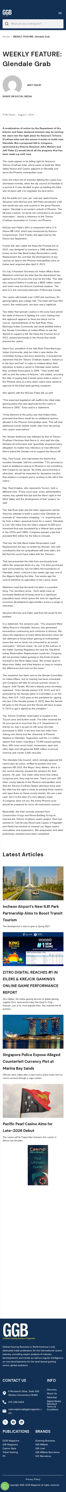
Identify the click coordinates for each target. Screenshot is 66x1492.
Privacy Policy (33, 1479)
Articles (6, 36)
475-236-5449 (16, 1402)
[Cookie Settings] (5, 1486)
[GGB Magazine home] (7, 13)
